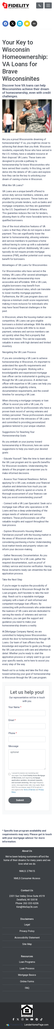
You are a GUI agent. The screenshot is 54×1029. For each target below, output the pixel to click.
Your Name (14, 707)
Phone (12, 733)
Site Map (27, 944)
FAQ (27, 988)
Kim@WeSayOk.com (27, 906)
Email (12, 720)
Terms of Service (29, 790)
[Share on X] (13, 24)
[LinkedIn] (27, 1019)
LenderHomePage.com (36, 1024)
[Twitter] (18, 1019)
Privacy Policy (27, 931)
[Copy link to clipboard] (34, 24)
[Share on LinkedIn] (20, 24)
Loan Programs (27, 962)
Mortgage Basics (27, 975)
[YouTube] (31, 1019)
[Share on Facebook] (5, 24)
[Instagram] (22, 1019)
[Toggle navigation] (48, 5)
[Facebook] (13, 1019)
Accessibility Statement (27, 937)
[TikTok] (41, 1019)
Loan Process (27, 968)
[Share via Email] (27, 24)
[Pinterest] (37, 1019)
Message (13, 746)
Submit (20, 800)
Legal (27, 924)
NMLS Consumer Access (27, 878)
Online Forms (27, 981)
